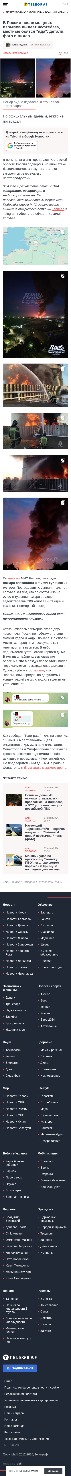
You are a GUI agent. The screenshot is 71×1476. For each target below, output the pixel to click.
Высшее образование (49, 952)
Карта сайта (12, 1432)
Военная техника (17, 1196)
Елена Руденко (19, 45)
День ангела (48, 1246)
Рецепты (44, 1290)
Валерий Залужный (19, 1246)
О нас (8, 1381)
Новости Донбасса (18, 960)
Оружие (11, 1184)
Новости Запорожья (19, 944)
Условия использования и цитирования (31, 1400)
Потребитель (49, 1102)
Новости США (15, 1102)
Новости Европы (17, 1096)
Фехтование (48, 1026)
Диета (44, 1062)
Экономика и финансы (12, 988)
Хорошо (53, 1470)
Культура (46, 1121)
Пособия (46, 960)
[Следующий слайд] (67, 12)
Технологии (13, 1050)
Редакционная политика (20, 1393)
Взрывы (11, 1171)
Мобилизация (48, 1153)
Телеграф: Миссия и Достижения (26, 1438)
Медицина (47, 938)
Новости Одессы (17, 931)
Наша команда (14, 1425)
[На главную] (35, 4)
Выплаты (46, 925)
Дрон (9, 1069)
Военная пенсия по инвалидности (19, 1320)
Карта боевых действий (15, 1163)
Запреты (46, 1239)
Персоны (9, 1209)
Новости (9, 904)
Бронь (44, 1167)
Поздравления (50, 1140)
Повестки (46, 1161)
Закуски (45, 1330)
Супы (44, 1311)
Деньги (10, 997)
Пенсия (8, 1290)
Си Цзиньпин (14, 1233)
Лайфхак (46, 1128)
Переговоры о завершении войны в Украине (37, 12)
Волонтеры (13, 1190)
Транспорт (13, 1004)
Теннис (45, 1006)
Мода (44, 1108)
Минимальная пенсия (15, 1330)
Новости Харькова (18, 919)
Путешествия (49, 1115)
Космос (10, 1056)
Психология (48, 1069)
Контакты (10, 1419)
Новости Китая (16, 1121)
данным (14, 578)
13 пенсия (12, 1298)
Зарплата (46, 912)
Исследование (50, 1075)
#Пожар (16, 881)
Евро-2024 (47, 1019)
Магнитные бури (51, 1134)
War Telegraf (30, 788)
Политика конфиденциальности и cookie (31, 1387)
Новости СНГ (15, 1115)
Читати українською (15, 53)
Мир (6, 1088)
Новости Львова (17, 938)
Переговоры (14, 1177)
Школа (44, 944)
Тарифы (11, 1016)
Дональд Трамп (16, 1227)
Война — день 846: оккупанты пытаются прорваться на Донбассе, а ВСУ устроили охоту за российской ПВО (44, 802)
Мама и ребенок (51, 1050)
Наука (7, 1042)
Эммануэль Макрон (19, 1239)
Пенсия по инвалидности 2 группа (16, 1309)
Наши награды (14, 1413)
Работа (45, 919)
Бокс (43, 1000)
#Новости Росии (50, 881)
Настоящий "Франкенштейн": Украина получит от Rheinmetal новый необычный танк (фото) (45, 832)
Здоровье (45, 1042)
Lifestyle (43, 1088)
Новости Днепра (17, 925)
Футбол (45, 994)
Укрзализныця (15, 1029)
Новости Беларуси (18, 1128)
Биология (12, 1062)
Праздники (46, 1209)
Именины (46, 1252)
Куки (33, 1470)
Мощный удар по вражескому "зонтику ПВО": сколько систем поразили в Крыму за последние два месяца (42, 862)
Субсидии (47, 931)
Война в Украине (15, 1153)
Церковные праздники (48, 1219)
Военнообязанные (53, 1180)
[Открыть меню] (5, 4)
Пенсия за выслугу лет (18, 1340)
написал (58, 209)
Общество (45, 904)
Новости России (16, 1108)
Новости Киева (16, 912)
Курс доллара (15, 1023)
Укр (65, 4)
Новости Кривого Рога (17, 952)
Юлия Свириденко (18, 1278)
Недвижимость (16, 1010)
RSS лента (11, 1445)
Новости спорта (49, 986)
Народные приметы (53, 1227)
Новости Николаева (19, 973)
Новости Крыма (16, 967)
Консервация (49, 1305)
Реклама (10, 1406)
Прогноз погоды (51, 967)
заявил (38, 670)
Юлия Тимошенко (17, 1265)
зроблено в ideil (13, 1464)
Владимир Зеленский (13, 1219)
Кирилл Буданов (17, 1252)
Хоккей (45, 1013)
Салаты (45, 1324)
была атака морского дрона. (45, 767)
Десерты (46, 1317)
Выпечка (46, 1298)
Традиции (47, 1233)
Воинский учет (50, 1186)
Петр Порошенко (17, 1259)
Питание (46, 1056)
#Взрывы (30, 881)
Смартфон (13, 1075)
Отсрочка (46, 1174)
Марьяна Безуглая (18, 1271)
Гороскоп (46, 1096)
